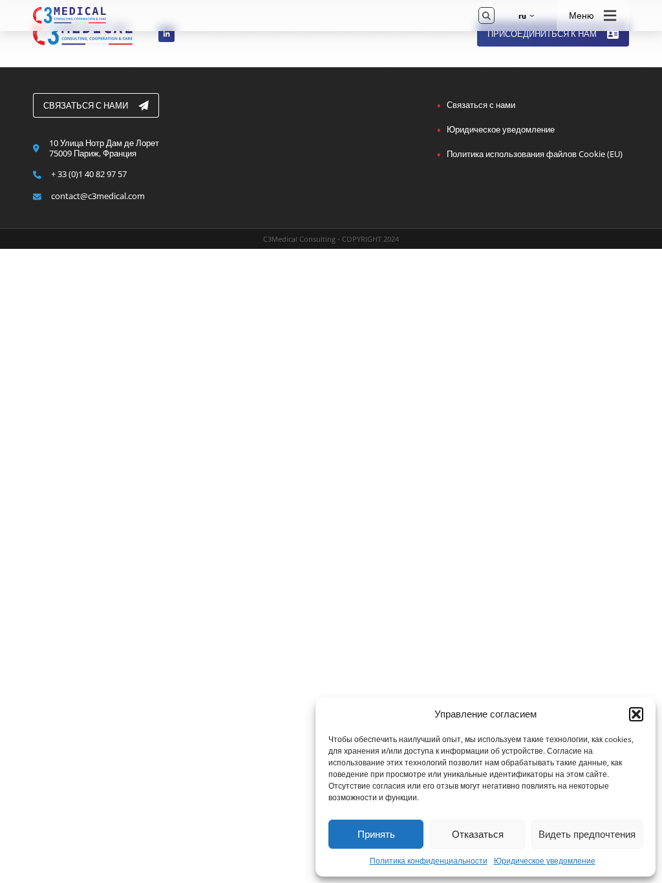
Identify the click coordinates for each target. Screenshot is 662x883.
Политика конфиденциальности (428, 861)
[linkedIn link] (166, 34)
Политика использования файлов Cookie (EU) (535, 154)
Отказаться (478, 834)
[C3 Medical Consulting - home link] (246, 15)
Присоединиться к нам (542, 33)
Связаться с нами (85, 105)
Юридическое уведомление (544, 861)
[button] (636, 714)
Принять (376, 834)
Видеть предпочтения (587, 834)
